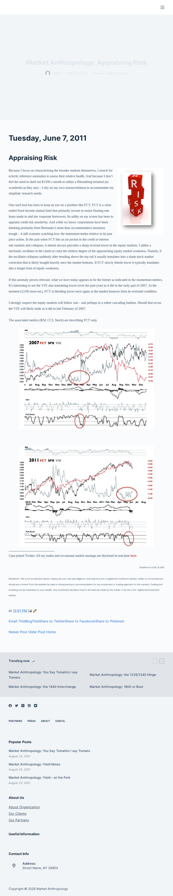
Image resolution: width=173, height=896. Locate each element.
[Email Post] (30, 611)
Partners (15, 721)
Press (31, 721)
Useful (60, 721)
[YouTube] (35, 705)
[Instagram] (22, 705)
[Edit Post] (35, 611)
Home (51, 632)
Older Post (36, 632)
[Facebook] (10, 705)
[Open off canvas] (162, 7)
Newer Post (18, 632)
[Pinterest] (29, 705)
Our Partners (19, 820)
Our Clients (17, 813)
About (45, 721)
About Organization (24, 807)
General (99, 73)
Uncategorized (117, 73)
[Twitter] (16, 705)
